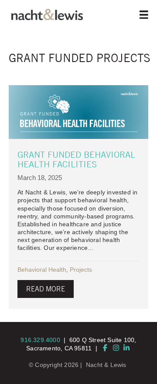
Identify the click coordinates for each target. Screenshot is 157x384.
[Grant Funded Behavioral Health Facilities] (78, 112)
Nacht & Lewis (106, 364)
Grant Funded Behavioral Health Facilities (76, 159)
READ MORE (45, 288)
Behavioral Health (41, 269)
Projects (81, 269)
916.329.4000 (40, 339)
